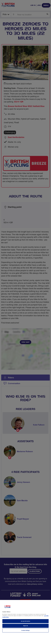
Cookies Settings (25, 630)
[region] (25, 616)
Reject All (25, 625)
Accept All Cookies (25, 621)
